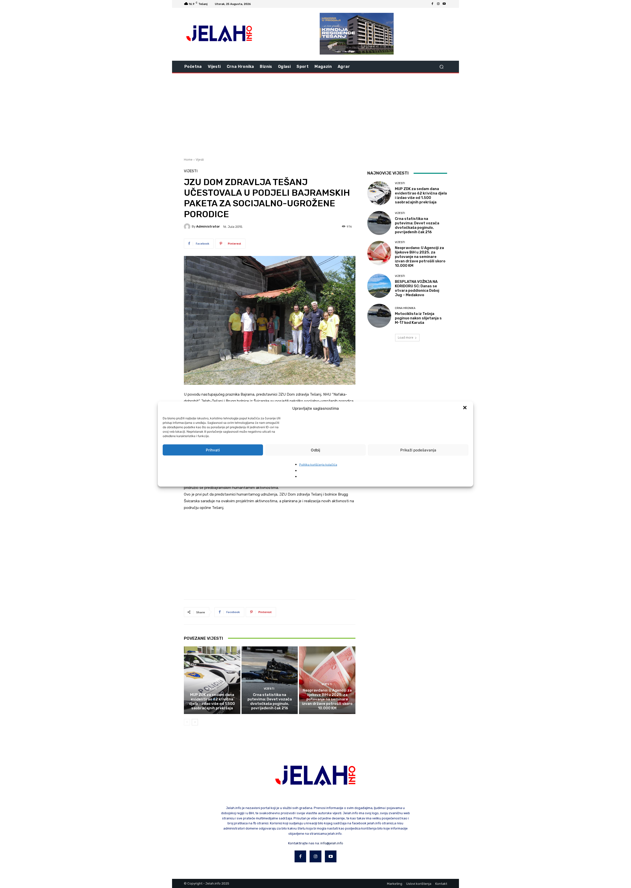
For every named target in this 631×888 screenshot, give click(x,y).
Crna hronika (405, 308)
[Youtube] (444, 4)
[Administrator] (188, 226)
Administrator (208, 226)
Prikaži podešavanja (418, 449)
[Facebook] (432, 4)
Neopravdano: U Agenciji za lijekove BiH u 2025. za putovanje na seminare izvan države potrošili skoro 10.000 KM (327, 699)
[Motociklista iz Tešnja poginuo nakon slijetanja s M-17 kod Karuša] (379, 316)
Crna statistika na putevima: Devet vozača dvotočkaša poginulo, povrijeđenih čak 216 (269, 701)
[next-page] (195, 722)
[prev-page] (187, 722)
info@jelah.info (331, 843)
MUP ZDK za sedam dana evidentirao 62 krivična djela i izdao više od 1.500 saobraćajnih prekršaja (212, 701)
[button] (465, 408)
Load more (405, 337)
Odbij (315, 449)
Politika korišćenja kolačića (318, 464)
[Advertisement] (315, 114)
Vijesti (200, 159)
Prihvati (213, 449)
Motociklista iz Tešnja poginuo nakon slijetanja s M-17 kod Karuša (418, 318)
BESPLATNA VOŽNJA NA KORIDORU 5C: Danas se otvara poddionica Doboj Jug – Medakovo (417, 288)
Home (188, 159)
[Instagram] (438, 4)
